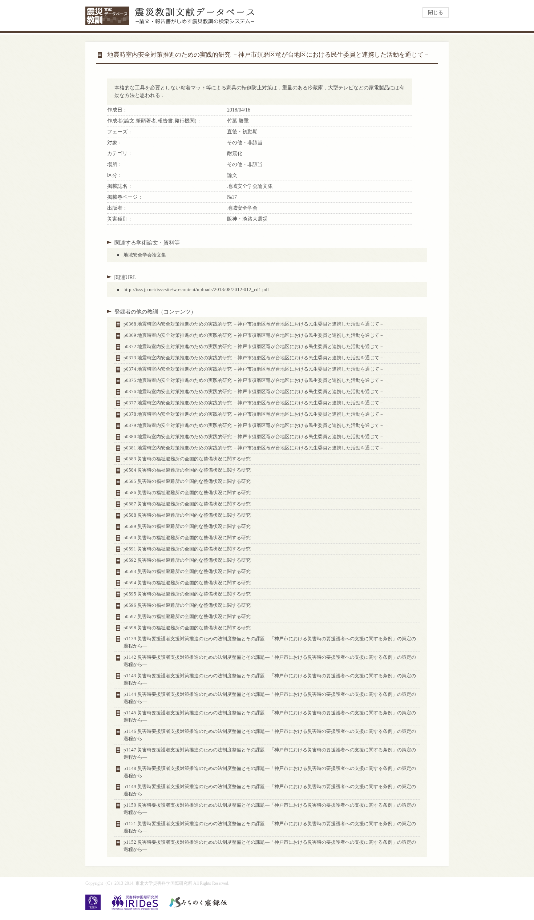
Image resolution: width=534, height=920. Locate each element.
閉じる (435, 12)
